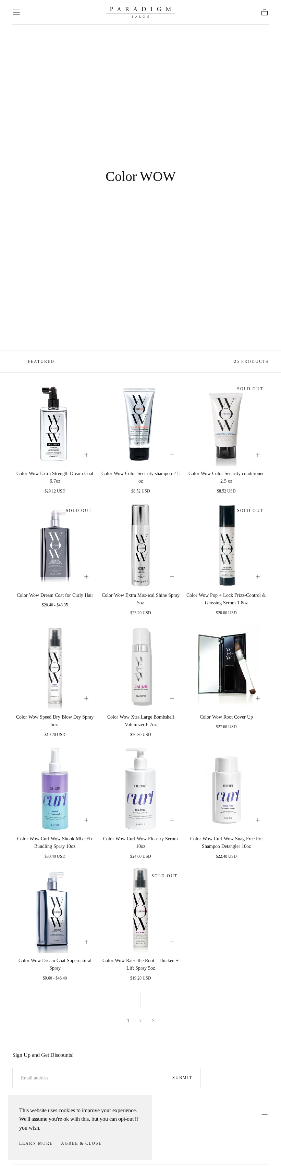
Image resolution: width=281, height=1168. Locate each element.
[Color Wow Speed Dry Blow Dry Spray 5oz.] (54, 667)
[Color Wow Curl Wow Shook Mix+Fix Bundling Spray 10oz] (54, 788)
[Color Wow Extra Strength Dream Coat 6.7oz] (54, 423)
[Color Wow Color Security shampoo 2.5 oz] (140, 423)
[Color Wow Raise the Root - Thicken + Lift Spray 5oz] (140, 910)
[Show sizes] (86, 454)
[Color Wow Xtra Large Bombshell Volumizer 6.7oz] (140, 667)
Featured (41, 361)
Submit (182, 1077)
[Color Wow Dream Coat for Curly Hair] (54, 545)
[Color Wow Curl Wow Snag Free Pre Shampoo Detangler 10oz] (226, 788)
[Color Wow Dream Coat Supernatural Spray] (54, 910)
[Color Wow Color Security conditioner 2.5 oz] (226, 423)
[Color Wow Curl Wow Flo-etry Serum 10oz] (140, 788)
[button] (16, 12)
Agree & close (81, 1143)
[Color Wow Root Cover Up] (226, 667)
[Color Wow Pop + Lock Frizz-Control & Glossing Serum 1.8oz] (226, 545)
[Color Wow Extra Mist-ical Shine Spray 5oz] (140, 545)
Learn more (36, 1143)
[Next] (153, 1020)
